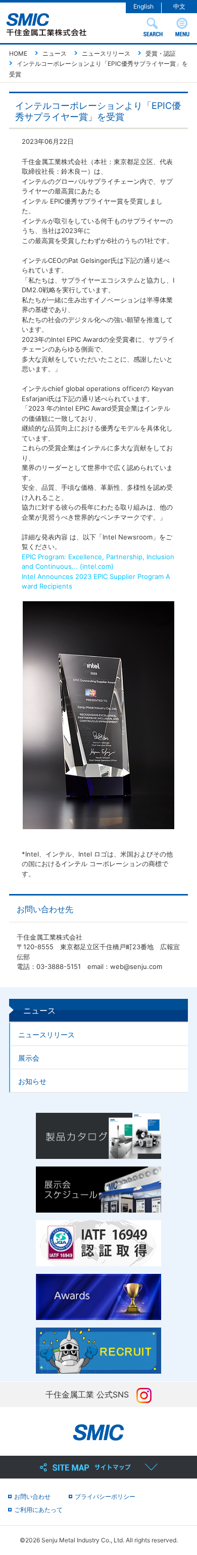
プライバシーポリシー (105, 1496)
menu (182, 27)
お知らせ (32, 1081)
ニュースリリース (46, 1034)
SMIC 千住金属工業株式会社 (46, 24)
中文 (179, 6)
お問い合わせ (32, 1496)
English (143, 6)
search (153, 27)
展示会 (28, 1058)
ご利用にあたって (38, 1509)
